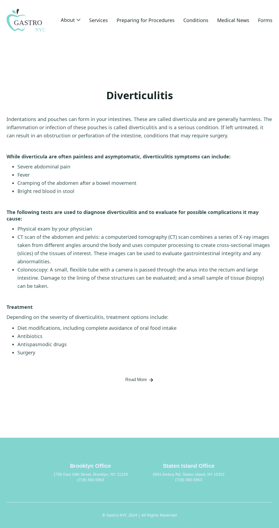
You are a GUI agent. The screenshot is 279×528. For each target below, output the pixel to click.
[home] (27, 20)
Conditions (195, 20)
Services (98, 20)
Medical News (233, 20)
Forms (265, 20)
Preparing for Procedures (146, 20)
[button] (70, 20)
